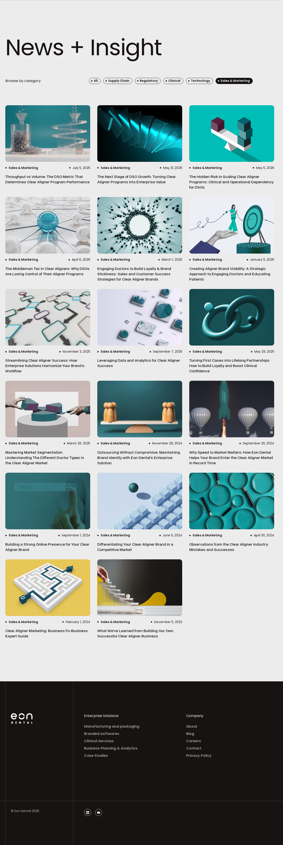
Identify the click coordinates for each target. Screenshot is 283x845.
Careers (193, 741)
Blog (190, 733)
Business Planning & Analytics (111, 748)
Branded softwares (101, 733)
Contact (193, 748)
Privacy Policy (199, 755)
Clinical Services (99, 741)
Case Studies (96, 755)
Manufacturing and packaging (111, 726)
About (191, 726)
